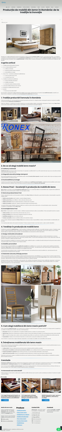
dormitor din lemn (46, 366)
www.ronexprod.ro (36, 421)
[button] (58, 429)
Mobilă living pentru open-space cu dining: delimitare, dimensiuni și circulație (51, 396)
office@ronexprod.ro (37, 419)
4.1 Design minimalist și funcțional (10, 80)
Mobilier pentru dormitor (8, 198)
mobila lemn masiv (48, 92)
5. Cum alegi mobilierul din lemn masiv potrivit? (12, 85)
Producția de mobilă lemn (6, 362)
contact (10, 372)
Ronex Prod (57, 103)
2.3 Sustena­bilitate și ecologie (9, 72)
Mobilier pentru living (7, 199)
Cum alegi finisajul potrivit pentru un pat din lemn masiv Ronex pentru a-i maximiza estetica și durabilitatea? (10, 396)
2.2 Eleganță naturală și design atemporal (12, 70)
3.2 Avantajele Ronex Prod (9, 77)
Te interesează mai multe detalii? (10, 90)
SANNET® (8, 430)
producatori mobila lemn (21, 189)
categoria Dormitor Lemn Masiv (34, 222)
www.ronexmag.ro (36, 422)
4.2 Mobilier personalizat (9, 82)
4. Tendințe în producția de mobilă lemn (10, 78)
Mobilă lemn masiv (5, 170)
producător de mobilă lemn (25, 57)
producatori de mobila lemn (26, 93)
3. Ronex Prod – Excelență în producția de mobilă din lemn (14, 73)
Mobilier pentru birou (7, 201)
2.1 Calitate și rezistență (8, 68)
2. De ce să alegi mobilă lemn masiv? (9, 67)
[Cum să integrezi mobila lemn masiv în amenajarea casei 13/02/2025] (61, 428)
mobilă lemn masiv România (36, 182)
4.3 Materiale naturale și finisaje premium (12, 84)
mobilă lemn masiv (20, 59)
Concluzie (4, 89)
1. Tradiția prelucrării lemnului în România (11, 65)
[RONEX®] (4, 2)
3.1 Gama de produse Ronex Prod (10, 75)
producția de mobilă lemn (26, 226)
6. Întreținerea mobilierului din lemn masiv (11, 87)
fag (25, 212)
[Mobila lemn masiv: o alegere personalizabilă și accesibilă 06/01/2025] (1, 428)
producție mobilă (35, 56)
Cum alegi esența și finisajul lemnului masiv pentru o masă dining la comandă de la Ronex (29, 396)
